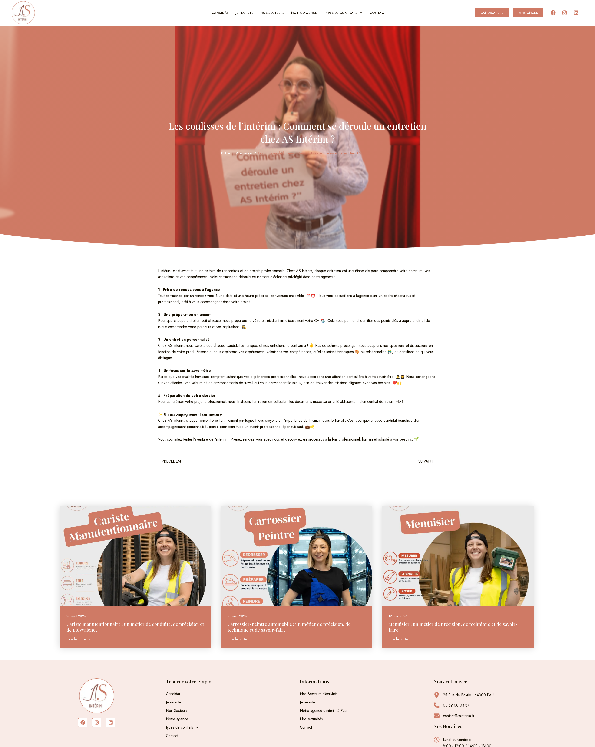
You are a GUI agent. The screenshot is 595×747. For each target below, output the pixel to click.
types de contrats (340, 12)
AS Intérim (227, 153)
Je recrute (244, 12)
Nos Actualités (311, 719)
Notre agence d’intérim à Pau (323, 710)
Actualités (246, 153)
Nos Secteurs (272, 12)
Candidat (220, 12)
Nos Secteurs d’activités (318, 694)
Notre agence (304, 12)
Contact (378, 12)
